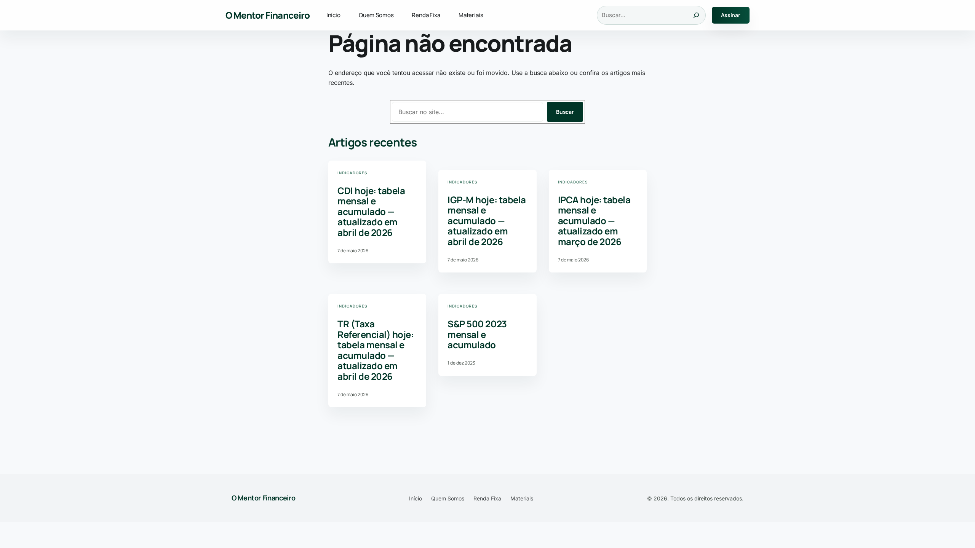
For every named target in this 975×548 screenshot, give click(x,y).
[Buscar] (696, 15)
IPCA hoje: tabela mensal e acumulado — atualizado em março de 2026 (594, 220)
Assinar (730, 15)
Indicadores (352, 172)
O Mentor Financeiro (267, 15)
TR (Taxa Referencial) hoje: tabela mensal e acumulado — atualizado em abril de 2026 (375, 350)
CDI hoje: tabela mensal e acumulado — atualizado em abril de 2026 (371, 211)
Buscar (565, 111)
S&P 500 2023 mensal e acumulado (477, 334)
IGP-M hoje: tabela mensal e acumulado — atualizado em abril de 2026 (487, 220)
